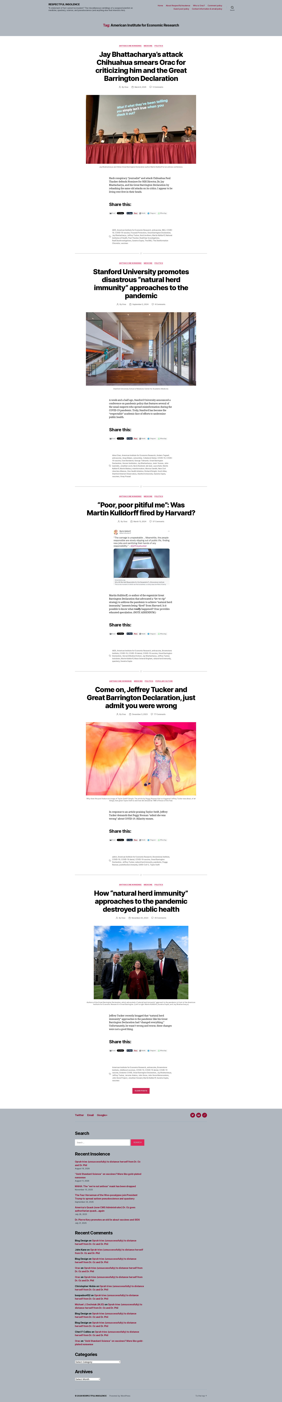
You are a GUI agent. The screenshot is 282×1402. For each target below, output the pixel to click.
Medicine (148, 46)
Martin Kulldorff (158, 235)
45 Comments (160, 918)
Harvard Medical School (132, 656)
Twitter (79, 1115)
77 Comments (159, 714)
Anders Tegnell (163, 455)
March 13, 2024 (140, 521)
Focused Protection (138, 233)
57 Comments (158, 521)
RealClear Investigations (149, 238)
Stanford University (145, 474)
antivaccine (156, 230)
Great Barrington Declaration (159, 233)
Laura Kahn (157, 466)
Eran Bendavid (128, 460)
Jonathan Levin (126, 466)
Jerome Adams (131, 1075)
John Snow (142, 1075)
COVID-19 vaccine (122, 233)
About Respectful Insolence (178, 5)
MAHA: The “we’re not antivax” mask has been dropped (105, 1186)
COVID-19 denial (135, 653)
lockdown (116, 658)
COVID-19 (161, 458)
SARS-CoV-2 (144, 865)
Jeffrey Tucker (133, 235)
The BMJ (148, 240)
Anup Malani (127, 458)
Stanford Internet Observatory (124, 474)
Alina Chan (116, 455)
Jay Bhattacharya (119, 235)
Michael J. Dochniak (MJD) (89, 1304)
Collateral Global (149, 458)
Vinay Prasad (125, 476)
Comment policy (215, 5)
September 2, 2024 (140, 304)
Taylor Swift (155, 865)
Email (90, 1115)
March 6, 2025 (140, 87)
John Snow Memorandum (158, 1075)
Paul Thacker (133, 238)
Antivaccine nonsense (130, 46)
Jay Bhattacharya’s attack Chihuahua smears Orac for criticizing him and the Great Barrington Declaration (141, 66)
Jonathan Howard (135, 1078)
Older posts (141, 1091)
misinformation (138, 468)
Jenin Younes (158, 463)
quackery (116, 661)
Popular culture (164, 681)
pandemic (157, 862)
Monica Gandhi (151, 468)
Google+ (102, 1115)
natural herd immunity (162, 658)
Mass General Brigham (143, 658)
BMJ (164, 230)
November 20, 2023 (140, 918)
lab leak (149, 466)
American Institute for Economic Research (134, 230)
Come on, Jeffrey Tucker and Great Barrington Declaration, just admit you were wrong (141, 697)
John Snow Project (119, 1078)
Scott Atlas (162, 471)
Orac (126, 87)
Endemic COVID (125, 1073)
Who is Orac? (199, 5)
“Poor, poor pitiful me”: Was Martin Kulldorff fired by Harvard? (141, 509)
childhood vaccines (127, 1070)
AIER (114, 230)
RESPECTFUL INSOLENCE (64, 4)
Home (160, 5)
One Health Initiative (135, 471)
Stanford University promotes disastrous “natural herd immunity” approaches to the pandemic (141, 283)
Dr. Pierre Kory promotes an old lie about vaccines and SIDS (107, 1219)
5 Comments (158, 87)
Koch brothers (145, 235)
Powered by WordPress (119, 1396)
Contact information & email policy (207, 9)
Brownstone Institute (161, 857)
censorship (137, 458)
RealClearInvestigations (121, 240)
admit (114, 857)
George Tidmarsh (141, 460)
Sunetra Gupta (138, 240)
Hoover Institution (129, 463)
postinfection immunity (128, 865)
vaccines (124, 243)
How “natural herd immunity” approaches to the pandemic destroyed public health (141, 901)
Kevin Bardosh (139, 466)
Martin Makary (125, 468)
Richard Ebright (150, 471)
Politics (159, 46)
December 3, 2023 (140, 714)
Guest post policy (181, 9)
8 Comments (160, 304)
